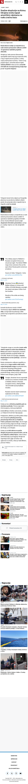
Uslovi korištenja (14, 768)
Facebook (15, 454)
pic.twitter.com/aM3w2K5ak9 (14, 396)
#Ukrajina (4, 460)
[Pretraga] (18, 1)
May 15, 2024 (4, 280)
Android (22, 452)
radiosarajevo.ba (18, 778)
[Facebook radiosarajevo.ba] (7, 773)
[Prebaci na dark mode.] (16, 1)
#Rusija (10, 460)
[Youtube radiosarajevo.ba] (20, 773)
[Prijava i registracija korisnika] (20, 1)
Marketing (14, 755)
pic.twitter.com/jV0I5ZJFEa (13, 275)
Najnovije (6, 583)
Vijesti (3, 7)
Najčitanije (6, 495)
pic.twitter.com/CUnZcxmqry (14, 299)
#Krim (17, 460)
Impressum (14, 759)
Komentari (6, 523)
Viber (9, 455)
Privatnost (14, 765)
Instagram (20, 454)
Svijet (7, 7)
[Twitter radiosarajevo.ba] (11, 773)
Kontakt (14, 762)
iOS (25, 452)
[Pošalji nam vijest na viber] (16, 773)
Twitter (11, 454)
